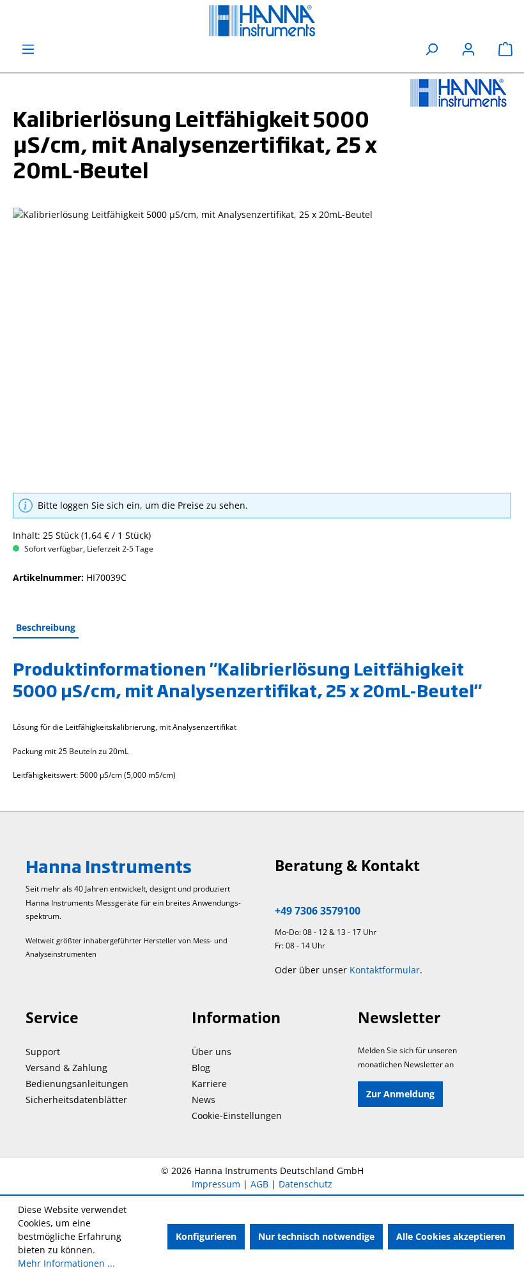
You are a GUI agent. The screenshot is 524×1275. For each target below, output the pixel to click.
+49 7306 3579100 (317, 911)
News (203, 1099)
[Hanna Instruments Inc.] (458, 92)
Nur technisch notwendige (316, 1236)
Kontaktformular (385, 970)
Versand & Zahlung (66, 1068)
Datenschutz (305, 1184)
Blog (201, 1068)
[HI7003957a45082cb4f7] (262, 345)
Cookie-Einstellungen (237, 1115)
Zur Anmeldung (400, 1094)
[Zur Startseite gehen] (262, 20)
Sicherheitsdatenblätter (76, 1099)
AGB (259, 1184)
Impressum (216, 1184)
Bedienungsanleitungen (77, 1084)
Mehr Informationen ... (66, 1263)
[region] (262, 345)
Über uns (211, 1052)
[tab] (46, 627)
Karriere (209, 1084)
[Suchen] (431, 49)
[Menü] (28, 49)
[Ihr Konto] (468, 49)
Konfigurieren (206, 1236)
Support (43, 1052)
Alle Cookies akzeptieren (450, 1236)
